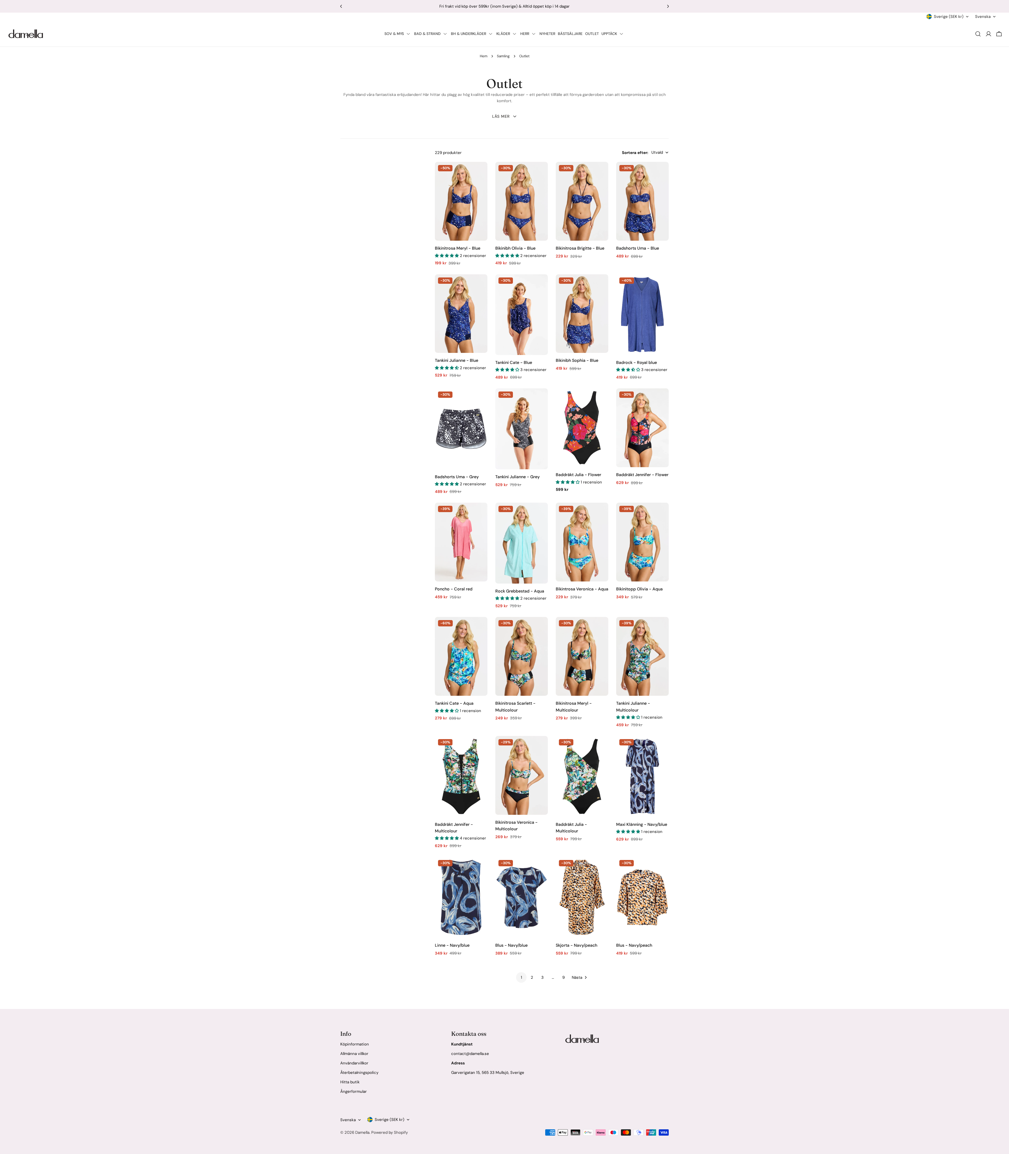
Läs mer (501, 116)
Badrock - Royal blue (636, 362)
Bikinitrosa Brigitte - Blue (580, 248)
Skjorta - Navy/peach (576, 945)
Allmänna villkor (354, 1053)
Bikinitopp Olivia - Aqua (639, 589)
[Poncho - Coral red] (461, 542)
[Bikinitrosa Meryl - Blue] (461, 201)
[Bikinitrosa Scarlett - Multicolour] (521, 656)
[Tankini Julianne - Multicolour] (642, 656)
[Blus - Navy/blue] (521, 897)
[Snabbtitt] (479, 173)
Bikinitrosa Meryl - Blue (457, 248)
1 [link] (521, 977)
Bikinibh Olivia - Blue (515, 248)
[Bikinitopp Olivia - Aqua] (642, 542)
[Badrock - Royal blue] (642, 314)
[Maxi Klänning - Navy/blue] (642, 776)
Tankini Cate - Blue (513, 362)
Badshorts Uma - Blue (637, 248)
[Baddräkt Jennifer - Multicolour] (461, 776)
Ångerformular (353, 1091)
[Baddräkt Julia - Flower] (582, 427)
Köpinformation (354, 1044)
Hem (483, 56)
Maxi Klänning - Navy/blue (641, 824)
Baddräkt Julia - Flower (578, 474)
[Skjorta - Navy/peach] (582, 897)
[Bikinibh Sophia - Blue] (582, 313)
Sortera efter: (635, 152)
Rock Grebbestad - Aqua (519, 591)
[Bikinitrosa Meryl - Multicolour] (582, 656)
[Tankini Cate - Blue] (521, 314)
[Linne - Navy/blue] (461, 897)
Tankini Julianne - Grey (517, 477)
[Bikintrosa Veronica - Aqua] (582, 542)
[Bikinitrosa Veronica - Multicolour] (521, 775)
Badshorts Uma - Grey (457, 477)
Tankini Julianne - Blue (456, 360)
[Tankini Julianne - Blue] (461, 313)
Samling (503, 56)
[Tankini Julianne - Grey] (521, 428)
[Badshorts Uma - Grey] (461, 428)
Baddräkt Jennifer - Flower (642, 474)
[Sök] (978, 34)
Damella (362, 1132)
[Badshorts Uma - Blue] (642, 201)
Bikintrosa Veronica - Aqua (582, 589)
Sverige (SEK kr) (949, 16)
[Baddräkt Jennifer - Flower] (642, 427)
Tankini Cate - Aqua (454, 703)
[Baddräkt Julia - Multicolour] (582, 776)
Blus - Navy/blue (511, 945)
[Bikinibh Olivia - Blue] (521, 201)
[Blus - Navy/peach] (642, 897)
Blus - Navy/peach (634, 945)
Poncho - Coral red (453, 589)
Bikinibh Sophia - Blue (577, 360)
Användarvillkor (354, 1063)
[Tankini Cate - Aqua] (461, 656)
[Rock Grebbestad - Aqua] (521, 543)
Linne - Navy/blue (452, 945)
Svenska (983, 16)
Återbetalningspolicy (359, 1072)
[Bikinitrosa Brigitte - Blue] (582, 201)
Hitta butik (350, 1082)
